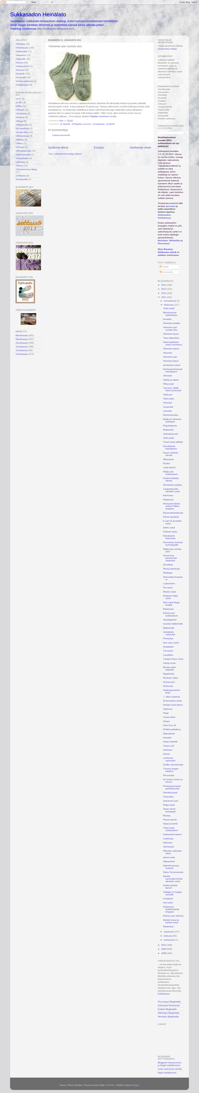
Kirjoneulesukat (170, 415)
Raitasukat (168, 430)
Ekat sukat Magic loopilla (171, 603)
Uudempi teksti (58, 147)
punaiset (167, 319)
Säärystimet (169, 733)
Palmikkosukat (170, 792)
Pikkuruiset (168, 384)
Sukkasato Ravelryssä (169, 1005)
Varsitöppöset (169, 620)
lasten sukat (169, 527)
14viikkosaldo (22, 85)
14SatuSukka (22, 158)
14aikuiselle (21, 51)
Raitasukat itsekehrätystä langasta (171, 909)
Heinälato (163, 240)
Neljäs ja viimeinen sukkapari (172, 420)
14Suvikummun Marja (26, 169)
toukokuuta (169, 940)
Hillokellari (174, 240)
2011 (164, 297)
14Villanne (21, 176)
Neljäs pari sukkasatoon (170, 473)
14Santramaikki (23, 154)
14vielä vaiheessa (24, 81)
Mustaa (166, 815)
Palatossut (168, 499)
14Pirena (20, 147)
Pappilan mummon (99, 116)
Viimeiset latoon (171, 361)
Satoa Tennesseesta (173, 872)
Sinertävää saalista (172, 485)
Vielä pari (167, 394)
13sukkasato (22, 354)
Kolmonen (168, 495)
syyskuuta (169, 932)
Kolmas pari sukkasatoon (170, 614)
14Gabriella (21, 113)
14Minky (20, 140)
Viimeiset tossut (170, 334)
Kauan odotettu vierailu (170, 454)
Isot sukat (168, 902)
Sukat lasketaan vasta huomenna (172, 343)
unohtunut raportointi (169, 759)
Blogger (135, 1085)
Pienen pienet (170, 820)
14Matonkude (22, 136)
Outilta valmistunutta (173, 765)
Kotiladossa (163, 994)
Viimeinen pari (170, 357)
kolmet (166, 754)
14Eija (19, 106)
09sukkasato (22, 339)
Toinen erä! (168, 746)
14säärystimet (22, 66)
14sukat (19, 63)
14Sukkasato (22, 48)
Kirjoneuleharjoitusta (173, 513)
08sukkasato (22, 335)
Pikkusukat (168, 459)
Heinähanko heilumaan (169, 537)
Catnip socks (169, 663)
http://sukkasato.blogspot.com (55, 28)
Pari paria (168, 587)
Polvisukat (168, 638)
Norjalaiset (168, 647)
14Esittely (20, 44)
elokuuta (168, 936)
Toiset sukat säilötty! (173, 442)
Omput (166, 721)
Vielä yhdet (168, 399)
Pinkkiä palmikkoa (172, 729)
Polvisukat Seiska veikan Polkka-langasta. (171, 506)
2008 (164, 953)
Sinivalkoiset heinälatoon (170, 447)
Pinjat (166, 713)
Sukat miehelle (170, 742)
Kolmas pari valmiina (173, 916)
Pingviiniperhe (170, 426)
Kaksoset (167, 842)
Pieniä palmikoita (171, 569)
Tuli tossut (168, 651)
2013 (164, 289)
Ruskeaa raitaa (170, 678)
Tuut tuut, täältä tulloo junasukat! (172, 389)
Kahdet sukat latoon (173, 705)
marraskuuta (170, 301)
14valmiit (20, 74)
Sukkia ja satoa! (171, 380)
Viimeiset (167, 353)
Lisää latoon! (169, 467)
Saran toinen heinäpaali (169, 810)
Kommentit (167, 272)
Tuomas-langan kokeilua (170, 770)
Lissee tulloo (169, 717)
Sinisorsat (168, 686)
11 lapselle (65, 124)
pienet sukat (169, 857)
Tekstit (165, 267)
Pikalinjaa (167, 573)
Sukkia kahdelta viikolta (171, 479)
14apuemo (21, 55)
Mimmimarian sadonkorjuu (170, 313)
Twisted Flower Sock (173, 659)
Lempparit (168, 898)
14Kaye (19, 121)
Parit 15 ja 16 (169, 725)
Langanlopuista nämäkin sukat (171, 490)
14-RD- (19, 102)
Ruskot (166, 463)
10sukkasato (22, 343)
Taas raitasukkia (171, 338)
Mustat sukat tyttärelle (169, 668)
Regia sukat (169, 805)
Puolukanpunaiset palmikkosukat (172, 787)
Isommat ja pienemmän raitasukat (170, 558)
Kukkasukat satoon (172, 834)
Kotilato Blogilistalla (167, 1009)
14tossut (20, 70)
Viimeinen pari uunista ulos (170, 328)
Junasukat (168, 407)
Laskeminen (169, 583)
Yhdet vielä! (169, 308)
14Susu (19, 166)
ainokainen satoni (171, 365)
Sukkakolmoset (170, 434)
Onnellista (168, 565)
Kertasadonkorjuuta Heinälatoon (172, 370)
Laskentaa (168, 838)
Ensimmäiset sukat (172, 701)
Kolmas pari (169, 682)
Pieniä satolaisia (171, 517)
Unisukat (167, 411)
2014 (164, 285)
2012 (164, 293)
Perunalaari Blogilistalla (169, 1002)
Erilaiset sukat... (171, 531)
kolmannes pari (170, 801)
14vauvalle (21, 77)
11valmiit (110, 124)
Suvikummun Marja (167, 49)
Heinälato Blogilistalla (168, 1016)
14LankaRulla (22, 128)
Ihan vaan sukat (171, 643)
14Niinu (19, 143)
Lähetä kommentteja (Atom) (68, 154)
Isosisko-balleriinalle (173, 624)
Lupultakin (168, 655)
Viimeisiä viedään (171, 323)
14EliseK (20, 110)
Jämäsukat (168, 847)
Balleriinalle (168, 628)
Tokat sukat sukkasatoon (170, 829)
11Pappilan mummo (81, 124)
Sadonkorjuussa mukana (171, 866)
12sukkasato (22, 350)
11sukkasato (98, 124)
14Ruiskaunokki (23, 151)
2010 (164, 945)
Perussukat (168, 775)
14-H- (18, 99)
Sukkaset (167, 750)
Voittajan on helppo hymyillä (172, 893)
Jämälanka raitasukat (169, 633)
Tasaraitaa (168, 797)
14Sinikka (20, 162)
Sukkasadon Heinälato (38, 14)
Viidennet (167, 709)
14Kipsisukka (22, 125)
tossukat (167, 737)
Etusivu (99, 147)
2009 (164, 949)
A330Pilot (110, 1085)
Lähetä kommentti (61, 135)
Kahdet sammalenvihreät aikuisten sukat (172, 878)
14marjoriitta (22, 179)
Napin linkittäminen (167, 1073)
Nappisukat (168, 674)
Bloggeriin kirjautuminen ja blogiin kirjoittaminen (169, 1063)
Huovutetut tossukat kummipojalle (173, 543)
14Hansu (20, 117)
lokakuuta (169, 305)
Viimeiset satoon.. (171, 349)
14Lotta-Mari (22, 132)
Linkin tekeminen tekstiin (170, 1069)
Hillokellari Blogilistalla (168, 1013)
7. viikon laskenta (171, 697)
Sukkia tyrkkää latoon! (170, 886)
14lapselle (20, 59)
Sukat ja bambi (170, 824)
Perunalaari (164, 243)
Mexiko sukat (169, 592)
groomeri (170, 206)
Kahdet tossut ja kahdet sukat (171, 921)
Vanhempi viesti (140, 147)
